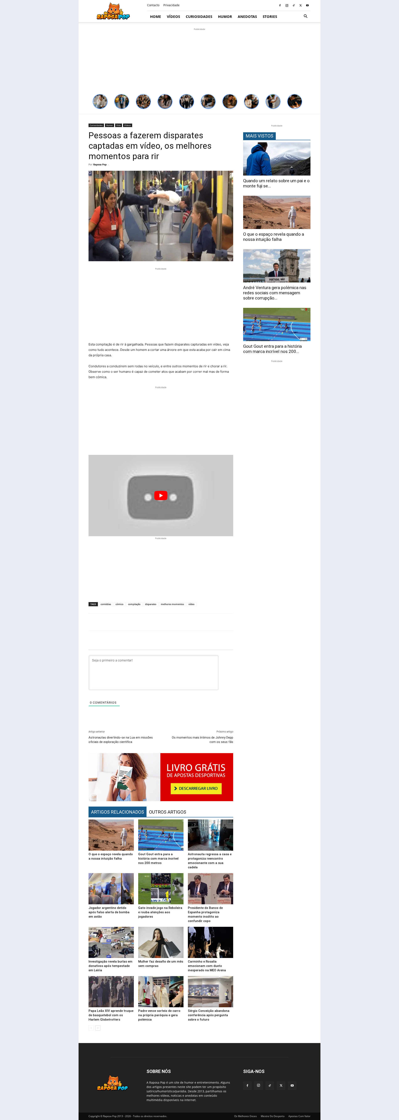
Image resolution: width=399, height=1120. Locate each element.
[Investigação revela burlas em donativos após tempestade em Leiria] (111, 942)
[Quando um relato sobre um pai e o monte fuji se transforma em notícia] (276, 159)
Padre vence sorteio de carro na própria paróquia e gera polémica (159, 1015)
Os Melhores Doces (245, 1116)
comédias (106, 604)
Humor (225, 16)
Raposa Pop (100, 164)
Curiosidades (199, 16)
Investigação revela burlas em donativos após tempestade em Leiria (110, 966)
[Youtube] (307, 5)
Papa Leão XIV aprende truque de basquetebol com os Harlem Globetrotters (111, 1015)
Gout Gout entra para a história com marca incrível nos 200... (272, 349)
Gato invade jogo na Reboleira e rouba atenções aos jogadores (160, 912)
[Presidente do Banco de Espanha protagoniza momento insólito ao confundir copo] (210, 888)
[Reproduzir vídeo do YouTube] (161, 495)
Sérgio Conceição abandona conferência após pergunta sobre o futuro (208, 1015)
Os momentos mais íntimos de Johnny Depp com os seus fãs (202, 740)
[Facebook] (280, 5)
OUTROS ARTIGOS (167, 812)
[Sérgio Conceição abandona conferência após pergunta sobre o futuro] (210, 991)
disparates (150, 604)
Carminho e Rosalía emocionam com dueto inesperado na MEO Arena (207, 966)
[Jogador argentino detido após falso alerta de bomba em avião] (111, 888)
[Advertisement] (199, 60)
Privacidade (171, 5)
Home (155, 16)
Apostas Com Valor (299, 1116)
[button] (305, 17)
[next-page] (97, 1028)
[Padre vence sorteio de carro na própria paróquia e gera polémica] (160, 991)
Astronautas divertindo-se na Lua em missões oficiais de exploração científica (121, 740)
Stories (270, 16)
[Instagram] (287, 5)
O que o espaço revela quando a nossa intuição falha (273, 237)
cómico (119, 604)
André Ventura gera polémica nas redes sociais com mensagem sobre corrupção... (274, 293)
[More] (312, 622)
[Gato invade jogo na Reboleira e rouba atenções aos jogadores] (160, 888)
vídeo (191, 604)
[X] (300, 5)
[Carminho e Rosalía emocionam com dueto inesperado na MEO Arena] (210, 942)
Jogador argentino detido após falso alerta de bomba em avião (109, 912)
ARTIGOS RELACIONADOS (117, 812)
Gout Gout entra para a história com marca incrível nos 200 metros (158, 858)
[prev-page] (91, 1028)
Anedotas (247, 16)
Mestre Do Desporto (272, 1116)
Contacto (153, 5)
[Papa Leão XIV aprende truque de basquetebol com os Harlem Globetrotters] (111, 991)
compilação (134, 604)
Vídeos (173, 16)
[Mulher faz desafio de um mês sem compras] (160, 942)
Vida (118, 125)
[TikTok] (294, 5)
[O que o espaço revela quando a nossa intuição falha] (111, 835)
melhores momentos (172, 604)
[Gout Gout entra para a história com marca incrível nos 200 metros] (160, 835)
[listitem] (100, 101)
